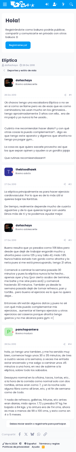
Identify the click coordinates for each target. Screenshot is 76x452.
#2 (70, 184)
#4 (70, 344)
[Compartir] (65, 95)
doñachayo (11, 65)
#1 (70, 94)
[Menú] (5, 4)
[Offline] (12, 83)
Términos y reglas (49, 443)
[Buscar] (71, 4)
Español (31, 443)
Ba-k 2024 (11, 443)
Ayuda (35, 446)
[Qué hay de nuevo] (63, 4)
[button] (20, 444)
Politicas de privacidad (15, 446)
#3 (70, 240)
